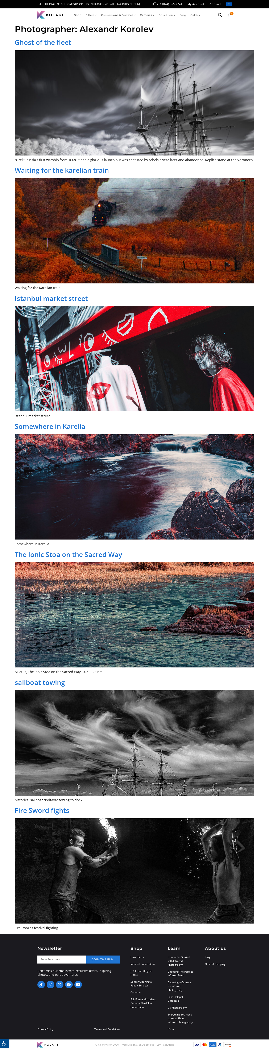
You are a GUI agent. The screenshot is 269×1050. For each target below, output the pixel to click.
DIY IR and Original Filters (141, 973)
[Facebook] (69, 984)
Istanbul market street (51, 298)
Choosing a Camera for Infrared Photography (179, 986)
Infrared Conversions (143, 964)
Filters (90, 15)
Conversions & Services (117, 15)
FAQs (171, 1029)
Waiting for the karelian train (62, 170)
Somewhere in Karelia (50, 426)
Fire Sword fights (42, 810)
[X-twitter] (59, 984)
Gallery (195, 15)
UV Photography (177, 1007)
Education (166, 15)
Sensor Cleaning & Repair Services (141, 983)
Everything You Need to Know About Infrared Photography (180, 1018)
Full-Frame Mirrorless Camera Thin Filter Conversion (143, 1003)
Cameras (146, 15)
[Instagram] (50, 984)
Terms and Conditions (107, 1029)
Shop (77, 15)
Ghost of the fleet (43, 42)
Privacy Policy (45, 1029)
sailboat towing (40, 682)
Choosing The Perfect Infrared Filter (180, 973)
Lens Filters (137, 957)
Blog (183, 15)
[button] (4, 1043)
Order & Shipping (215, 964)
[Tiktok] (41, 984)
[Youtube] (78, 984)
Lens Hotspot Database (175, 998)
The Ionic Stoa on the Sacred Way (68, 554)
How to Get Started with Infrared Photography (179, 960)
